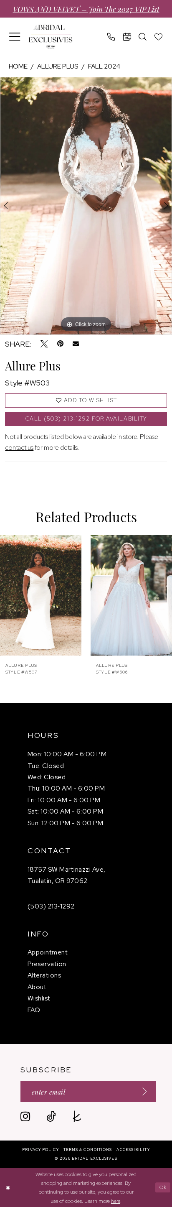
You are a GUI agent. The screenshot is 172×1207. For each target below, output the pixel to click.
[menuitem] (14, 36)
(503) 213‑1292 (51, 906)
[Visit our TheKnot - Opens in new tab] (77, 1116)
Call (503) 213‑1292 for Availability (86, 418)
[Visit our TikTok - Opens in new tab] (51, 1116)
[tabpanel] (86, 205)
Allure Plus (57, 66)
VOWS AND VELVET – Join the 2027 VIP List (86, 9)
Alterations (44, 975)
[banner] (50, 37)
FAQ (34, 1009)
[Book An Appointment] (127, 37)
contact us (19, 447)
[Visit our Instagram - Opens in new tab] (25, 1116)
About (37, 986)
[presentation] (40, 595)
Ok (163, 1187)
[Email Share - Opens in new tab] (76, 344)
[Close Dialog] (8, 1187)
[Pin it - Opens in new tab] (60, 344)
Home (18, 66)
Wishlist (39, 998)
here (115, 1200)
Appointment (48, 952)
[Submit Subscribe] (141, 1091)
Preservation (47, 963)
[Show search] (143, 37)
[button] (14, 36)
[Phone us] (111, 37)
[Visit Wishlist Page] (159, 37)
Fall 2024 (104, 66)
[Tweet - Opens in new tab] (44, 344)
